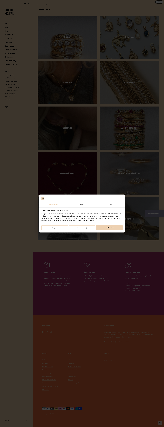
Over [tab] (110, 204)
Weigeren (55, 228)
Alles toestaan (109, 228)
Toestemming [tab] (53, 204)
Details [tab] (82, 204)
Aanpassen (81, 228)
